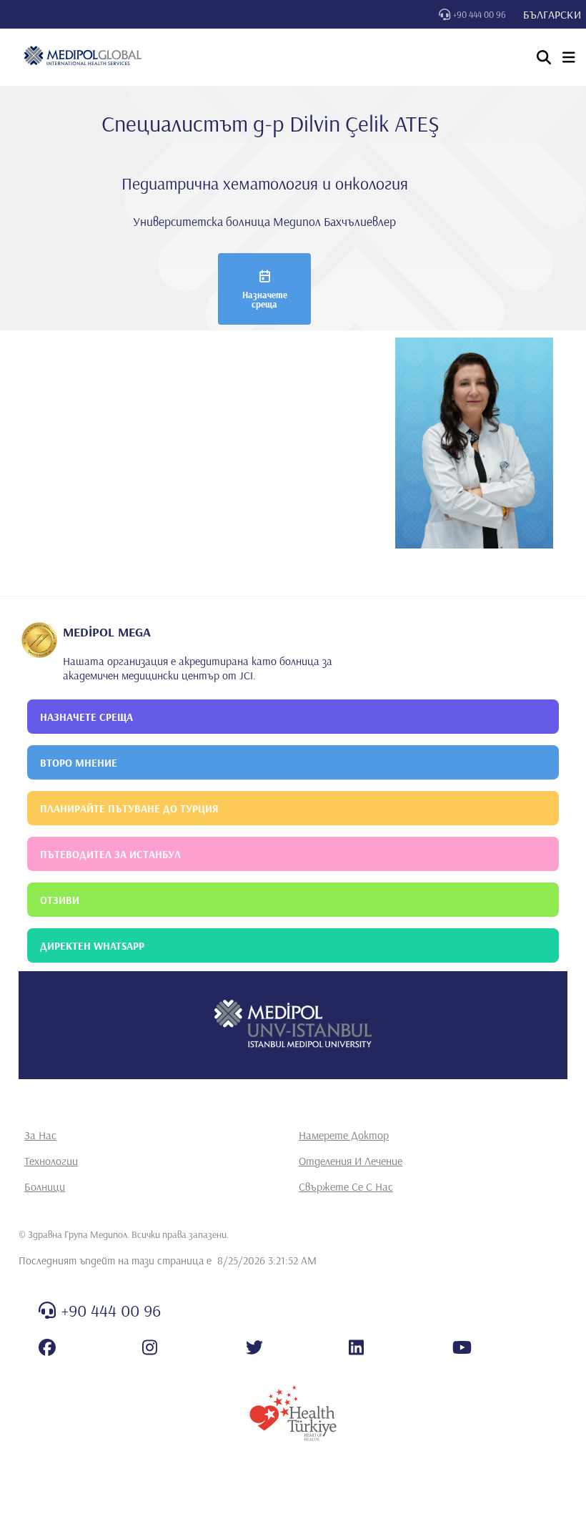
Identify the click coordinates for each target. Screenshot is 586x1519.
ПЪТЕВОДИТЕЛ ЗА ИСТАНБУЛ (110, 854)
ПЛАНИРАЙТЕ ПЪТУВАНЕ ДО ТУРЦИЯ (129, 808)
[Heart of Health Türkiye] (293, 1413)
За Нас (40, 1135)
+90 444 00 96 (479, 14)
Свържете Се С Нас (346, 1186)
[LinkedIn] (356, 1347)
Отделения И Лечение (350, 1161)
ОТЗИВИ (59, 900)
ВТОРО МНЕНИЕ (78, 763)
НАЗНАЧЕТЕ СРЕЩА (86, 717)
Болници (44, 1186)
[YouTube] (462, 1347)
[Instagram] (149, 1347)
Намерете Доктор (344, 1135)
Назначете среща (264, 299)
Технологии (51, 1161)
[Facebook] (47, 1347)
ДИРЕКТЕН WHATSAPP (92, 946)
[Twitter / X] (254, 1347)
